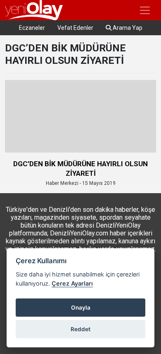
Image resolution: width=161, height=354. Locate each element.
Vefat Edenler (75, 27)
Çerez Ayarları (72, 283)
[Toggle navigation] (145, 10)
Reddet (80, 329)
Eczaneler (32, 27)
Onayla (80, 307)
